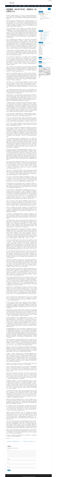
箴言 (40, 72)
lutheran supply (40, 53)
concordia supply (41, 54)
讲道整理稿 (8, 438)
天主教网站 (40, 47)
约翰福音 (47, 72)
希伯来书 (41, 71)
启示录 (45, 70)
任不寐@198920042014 (46, 35)
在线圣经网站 (40, 49)
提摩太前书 (41, 71)
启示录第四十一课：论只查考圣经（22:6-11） (29, 441)
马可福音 (46, 74)
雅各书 (41, 74)
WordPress (34, 476)
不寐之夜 (11, 2)
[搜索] (49, 9)
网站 (7, 466)
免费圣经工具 (40, 50)
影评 (48, 71)
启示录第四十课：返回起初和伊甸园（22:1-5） (13, 441)
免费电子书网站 (40, 51)
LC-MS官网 (40, 46)
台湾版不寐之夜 (40, 52)
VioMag (24, 476)
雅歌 (43, 74)
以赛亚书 (42, 67)
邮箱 (8, 462)
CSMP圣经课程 (45, 38)
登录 (39, 77)
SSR (39, 55)
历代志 (42, 70)
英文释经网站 (40, 48)
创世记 (44, 68)
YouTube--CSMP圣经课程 (42, 45)
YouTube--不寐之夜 (41, 44)
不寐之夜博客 (44, 34)
